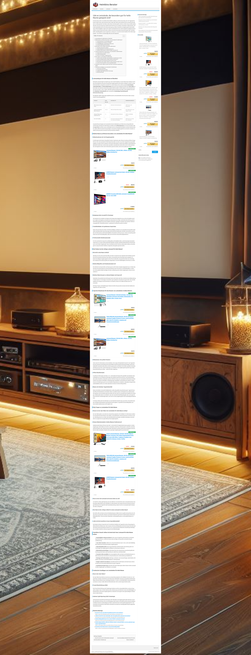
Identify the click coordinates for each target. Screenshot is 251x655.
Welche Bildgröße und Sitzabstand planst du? (105, 48)
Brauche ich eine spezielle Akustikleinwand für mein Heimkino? (109, 612)
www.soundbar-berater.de (145, 157)
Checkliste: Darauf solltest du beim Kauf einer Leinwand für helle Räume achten (109, 65)
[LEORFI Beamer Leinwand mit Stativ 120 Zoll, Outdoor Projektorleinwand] (148, 63)
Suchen (140, 149)
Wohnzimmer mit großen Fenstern (103, 52)
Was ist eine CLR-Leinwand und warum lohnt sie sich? (106, 60)
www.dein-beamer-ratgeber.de (146, 158)
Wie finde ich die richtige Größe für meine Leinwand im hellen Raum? (109, 61)
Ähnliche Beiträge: (100, 72)
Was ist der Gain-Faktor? (101, 68)
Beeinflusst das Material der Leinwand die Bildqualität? (107, 626)
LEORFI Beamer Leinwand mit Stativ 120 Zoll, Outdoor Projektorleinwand (148, 68)
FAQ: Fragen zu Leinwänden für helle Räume (103, 56)
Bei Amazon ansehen (129, 165)
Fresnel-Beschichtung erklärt (102, 69)
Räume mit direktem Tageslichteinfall (104, 55)
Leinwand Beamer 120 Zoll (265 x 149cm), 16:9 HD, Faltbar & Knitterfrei (148, 137)
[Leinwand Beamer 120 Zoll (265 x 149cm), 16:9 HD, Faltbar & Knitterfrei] (148, 132)
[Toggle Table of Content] (123, 36)
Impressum (156, 647)
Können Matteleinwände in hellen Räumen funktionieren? (107, 59)
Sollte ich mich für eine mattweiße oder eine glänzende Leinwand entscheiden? (112, 615)
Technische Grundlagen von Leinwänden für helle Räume (106, 67)
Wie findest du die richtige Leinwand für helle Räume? (105, 46)
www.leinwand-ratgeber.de (145, 160)
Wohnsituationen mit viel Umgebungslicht (104, 41)
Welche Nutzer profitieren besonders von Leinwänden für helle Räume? (108, 39)
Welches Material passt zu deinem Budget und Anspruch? (107, 50)
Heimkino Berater (108, 4)
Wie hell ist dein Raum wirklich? (102, 47)
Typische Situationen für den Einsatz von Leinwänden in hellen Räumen (108, 51)
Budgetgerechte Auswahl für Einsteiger (104, 42)
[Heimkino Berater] (95, 7)
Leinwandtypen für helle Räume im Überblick (103, 38)
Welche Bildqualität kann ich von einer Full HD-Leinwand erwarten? (110, 618)
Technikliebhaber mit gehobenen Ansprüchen (105, 43)
